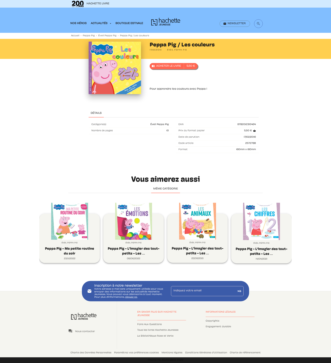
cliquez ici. (131, 297)
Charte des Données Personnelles (91, 353)
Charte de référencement (245, 353)
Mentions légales (172, 353)
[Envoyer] (239, 291)
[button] (235, 24)
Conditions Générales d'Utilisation (206, 353)
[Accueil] (165, 23)
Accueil (75, 36)
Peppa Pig (89, 36)
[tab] (78, 23)
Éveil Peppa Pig (107, 36)
